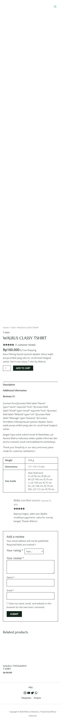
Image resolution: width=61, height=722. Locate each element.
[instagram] (25, 692)
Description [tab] (9, 384)
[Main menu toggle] (55, 6)
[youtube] (28, 692)
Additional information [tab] (15, 390)
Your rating (15, 550)
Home (5, 327)
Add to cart (23, 368)
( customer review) (25, 344)
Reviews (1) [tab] (9, 396)
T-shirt (13, 327)
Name (11, 577)
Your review (15, 558)
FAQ (31, 687)
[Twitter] (32, 692)
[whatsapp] (36, 692)
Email (10, 590)
